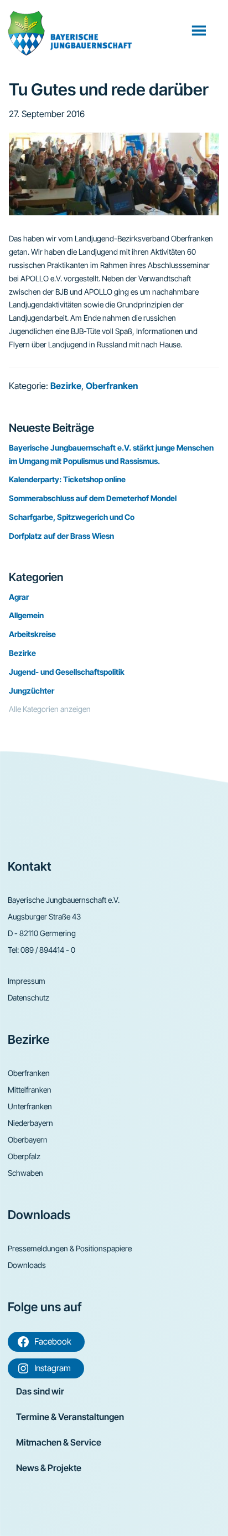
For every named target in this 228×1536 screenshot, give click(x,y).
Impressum (26, 981)
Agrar (19, 597)
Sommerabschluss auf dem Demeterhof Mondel (93, 498)
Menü (200, 30)
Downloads (27, 1265)
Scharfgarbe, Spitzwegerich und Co (71, 517)
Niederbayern (30, 1123)
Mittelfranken (29, 1089)
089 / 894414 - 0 (47, 949)
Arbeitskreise (32, 634)
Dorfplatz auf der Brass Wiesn (61, 535)
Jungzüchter (31, 690)
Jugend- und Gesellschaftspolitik (67, 671)
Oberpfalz (24, 1156)
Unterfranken (30, 1106)
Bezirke (65, 385)
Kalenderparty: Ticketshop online (67, 479)
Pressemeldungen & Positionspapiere (70, 1248)
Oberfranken (112, 385)
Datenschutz (28, 997)
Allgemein (26, 615)
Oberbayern (28, 1139)
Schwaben (25, 1173)
